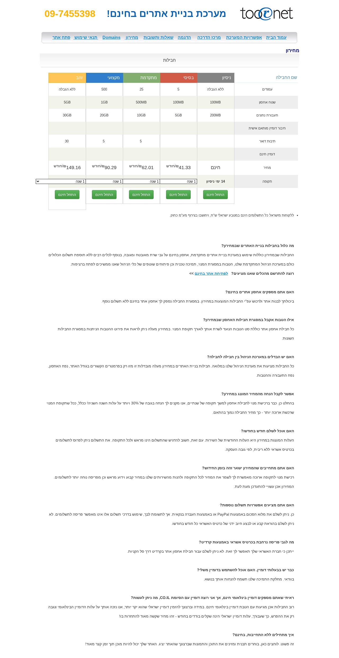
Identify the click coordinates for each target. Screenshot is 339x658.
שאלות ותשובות (158, 37)
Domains (111, 37)
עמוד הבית (276, 37)
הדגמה (184, 37)
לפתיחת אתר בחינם (211, 273)
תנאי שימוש (85, 37)
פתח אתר (61, 37)
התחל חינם (215, 194)
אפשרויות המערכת (244, 37)
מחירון (131, 37)
